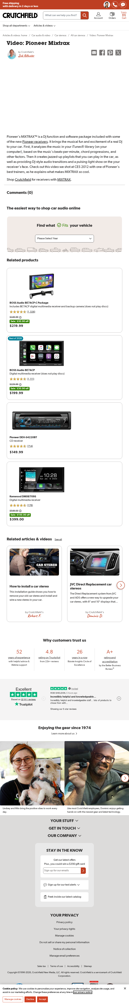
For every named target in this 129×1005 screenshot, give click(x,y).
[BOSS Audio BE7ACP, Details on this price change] (20, 385)
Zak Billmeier (26, 55)
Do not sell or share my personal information (64, 942)
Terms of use (56, 966)
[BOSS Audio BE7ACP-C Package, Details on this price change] (20, 317)
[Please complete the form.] (83, 870)
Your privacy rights (64, 929)
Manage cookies (64, 935)
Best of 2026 (15, 338)
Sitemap (88, 966)
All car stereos (78, 35)
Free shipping (20, 5)
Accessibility (73, 966)
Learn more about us (63, 733)
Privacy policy (64, 922)
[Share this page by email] (94, 52)
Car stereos (60, 35)
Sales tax (41, 966)
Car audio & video (41, 35)
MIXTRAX (64, 179)
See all (58, 539)
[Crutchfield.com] (20, 15)
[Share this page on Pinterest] (110, 52)
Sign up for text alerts (62, 885)
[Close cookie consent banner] (125, 988)
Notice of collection (64, 949)
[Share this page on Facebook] (102, 52)
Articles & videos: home (15, 35)
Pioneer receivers (35, 141)
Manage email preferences (65, 956)
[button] (121, 585)
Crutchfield (23, 179)
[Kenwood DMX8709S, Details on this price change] (20, 511)
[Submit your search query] (85, 15)
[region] (64, 585)
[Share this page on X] (118, 52)
